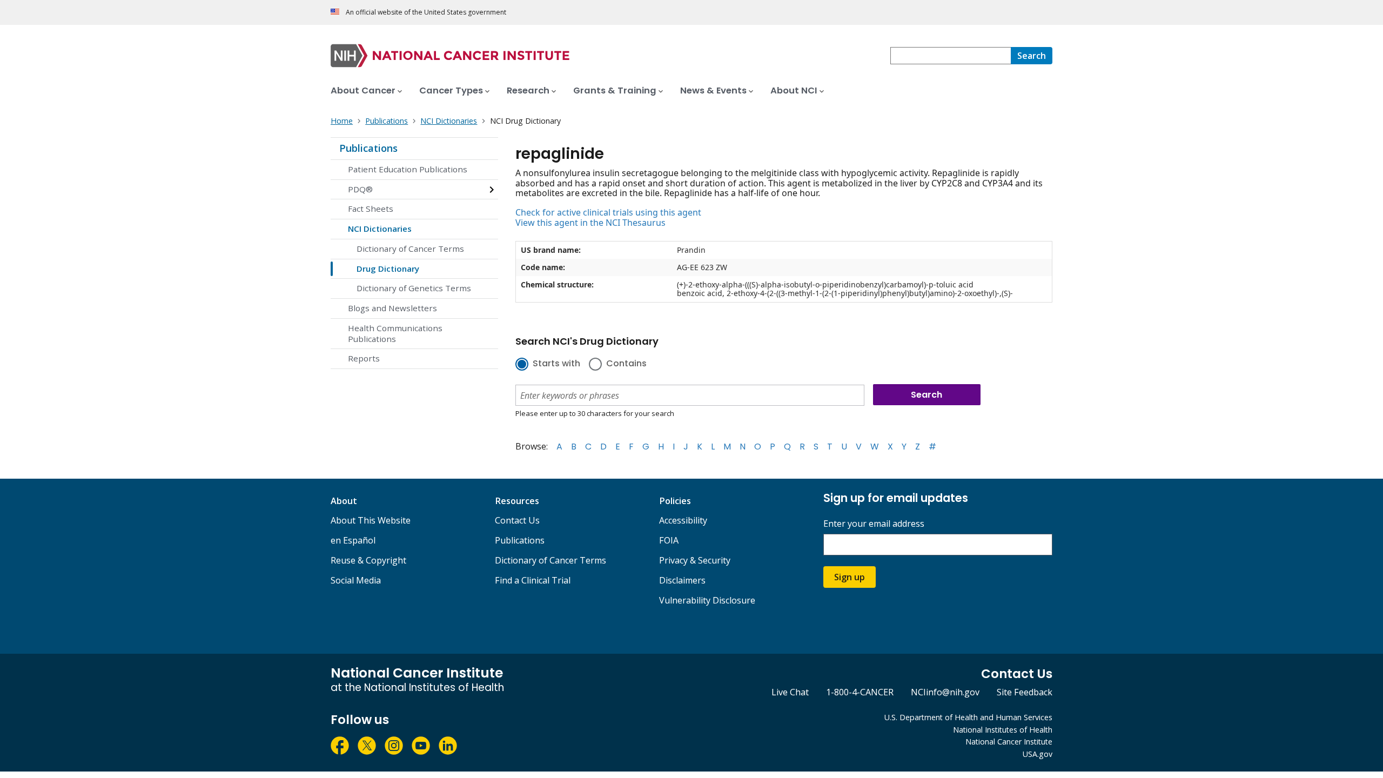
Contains (626, 364)
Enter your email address (873, 523)
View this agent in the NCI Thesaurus (590, 222)
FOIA (669, 540)
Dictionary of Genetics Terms (414, 288)
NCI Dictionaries (380, 228)
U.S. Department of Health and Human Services (968, 717)
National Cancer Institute (1008, 741)
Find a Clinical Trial (532, 580)
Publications (368, 148)
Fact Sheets (370, 208)
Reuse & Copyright (368, 560)
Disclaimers (682, 580)
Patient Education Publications (407, 169)
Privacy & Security (694, 560)
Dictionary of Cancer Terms (410, 248)
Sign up (849, 577)
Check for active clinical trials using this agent (608, 212)
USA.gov (1037, 754)
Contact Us (517, 520)
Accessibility (683, 520)
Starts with (556, 364)
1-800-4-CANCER (860, 692)
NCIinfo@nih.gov (945, 692)
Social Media (356, 580)
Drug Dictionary (388, 268)
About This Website (371, 520)
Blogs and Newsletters (392, 308)
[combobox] (950, 55)
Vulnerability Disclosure (707, 600)
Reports (364, 358)
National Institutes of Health (1002, 730)
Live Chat (790, 692)
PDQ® (360, 189)
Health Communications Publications (395, 333)
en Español (353, 540)
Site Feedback (1024, 692)
